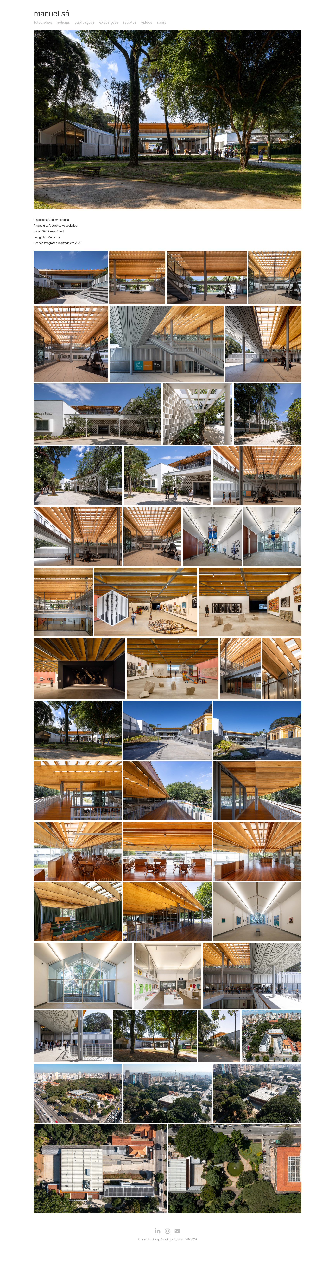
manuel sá (51, 13)
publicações (84, 22)
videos (146, 22)
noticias (63, 22)
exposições (108, 22)
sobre (162, 22)
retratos (129, 22)
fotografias (43, 22)
